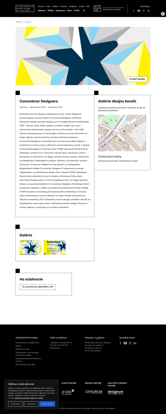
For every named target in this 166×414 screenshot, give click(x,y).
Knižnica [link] (63, 6)
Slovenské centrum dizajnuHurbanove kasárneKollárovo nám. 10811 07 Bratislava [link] (97, 346)
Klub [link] (48, 6)
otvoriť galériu (137, 79)
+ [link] (101, 118)
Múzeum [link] (41, 6)
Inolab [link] (81, 6)
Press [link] (18, 346)
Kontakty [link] (145, 6)
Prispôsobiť (15, 404)
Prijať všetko (47, 404)
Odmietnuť (31, 404)
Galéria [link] (55, 6)
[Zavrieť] (56, 381)
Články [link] (51, 11)
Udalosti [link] (42, 11)
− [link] (101, 121)
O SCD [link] (76, 11)
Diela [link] (69, 11)
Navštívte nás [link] (22, 349)
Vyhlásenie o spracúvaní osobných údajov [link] (27, 353)
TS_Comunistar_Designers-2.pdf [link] (37, 287)
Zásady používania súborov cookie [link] (28, 398)
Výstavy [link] (28, 22)
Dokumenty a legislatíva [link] (27, 342)
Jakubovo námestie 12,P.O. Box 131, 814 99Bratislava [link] (61, 345)
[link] (163, 14)
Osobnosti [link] (60, 11)
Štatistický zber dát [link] (25, 364)
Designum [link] (73, 6)
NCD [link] (88, 6)
